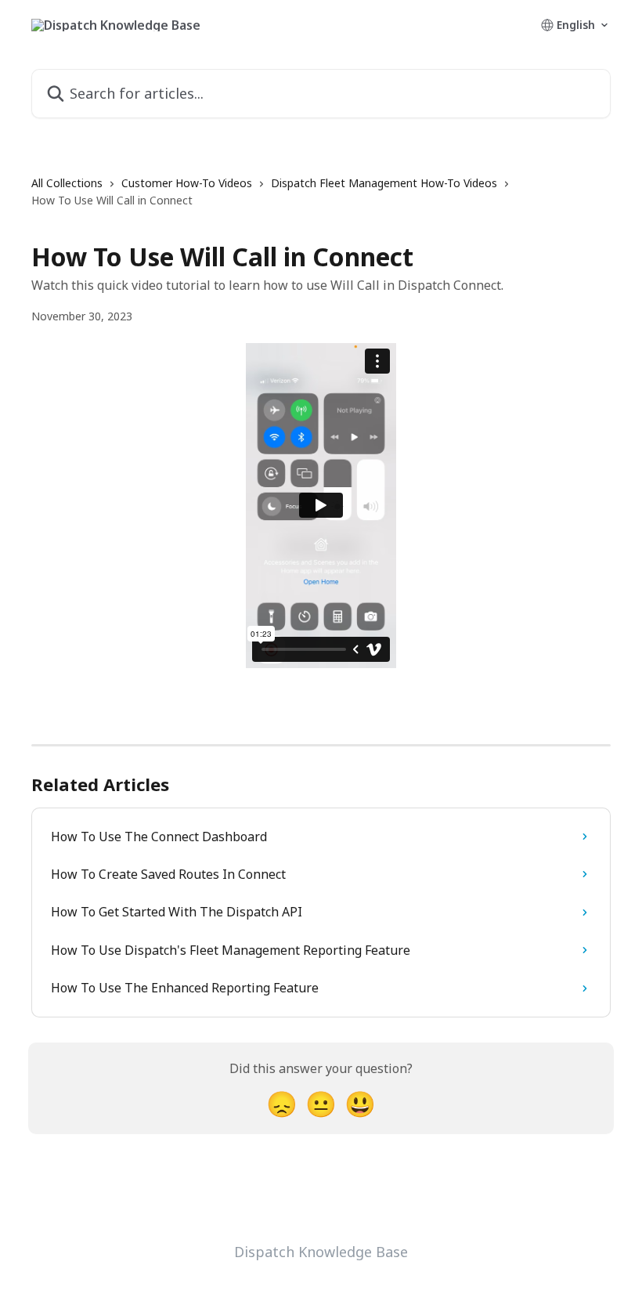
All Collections (67, 182)
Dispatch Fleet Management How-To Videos (384, 182)
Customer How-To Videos (186, 182)
